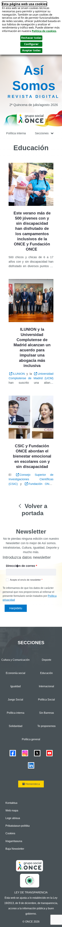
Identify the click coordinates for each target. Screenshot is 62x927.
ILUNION (19, 373)
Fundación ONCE (40, 484)
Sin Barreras (46, 712)
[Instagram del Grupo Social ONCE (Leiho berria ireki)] (25, 752)
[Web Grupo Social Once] (29, 865)
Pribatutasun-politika (17, 825)
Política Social (46, 699)
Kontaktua (11, 802)
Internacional (46, 686)
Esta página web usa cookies (24, 3)
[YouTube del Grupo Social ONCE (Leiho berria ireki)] (49, 752)
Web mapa (11, 810)
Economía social (15, 673)
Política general (31, 739)
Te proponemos (46, 726)
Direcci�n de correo (21, 565)
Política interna (15, 712)
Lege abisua (12, 818)
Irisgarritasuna (13, 841)
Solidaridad (15, 726)
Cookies (10, 833)
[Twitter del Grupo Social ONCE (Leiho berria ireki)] (37, 752)
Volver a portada (34, 509)
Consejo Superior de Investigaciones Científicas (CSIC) (31, 479)
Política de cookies (44, 31)
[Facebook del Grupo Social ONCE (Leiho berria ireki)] (13, 752)
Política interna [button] (16, 133)
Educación (46, 673)
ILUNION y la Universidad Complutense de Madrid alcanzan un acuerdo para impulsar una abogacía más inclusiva (32, 347)
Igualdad (15, 686)
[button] (44, 133)
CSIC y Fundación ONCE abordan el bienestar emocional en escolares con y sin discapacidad (32, 456)
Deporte (46, 659)
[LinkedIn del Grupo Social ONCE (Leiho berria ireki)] (31, 765)
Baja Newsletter (14, 848)
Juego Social (15, 699)
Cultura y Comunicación (15, 659)
